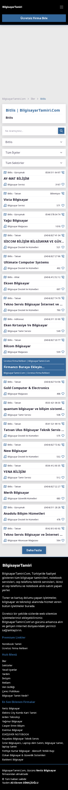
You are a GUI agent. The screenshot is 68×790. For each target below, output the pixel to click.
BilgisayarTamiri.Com (14, 98)
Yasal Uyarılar (9, 669)
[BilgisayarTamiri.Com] (12, 7)
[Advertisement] (34, 60)
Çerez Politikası (10, 691)
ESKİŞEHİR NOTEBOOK (15, 734)
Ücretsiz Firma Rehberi (15, 648)
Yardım (6, 674)
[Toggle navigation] (61, 7)
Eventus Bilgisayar (12, 730)
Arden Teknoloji (11, 717)
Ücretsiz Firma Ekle (34, 18)
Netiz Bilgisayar (11, 708)
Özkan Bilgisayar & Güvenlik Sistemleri (23, 755)
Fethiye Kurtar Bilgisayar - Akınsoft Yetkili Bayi (28, 751)
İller (33, 98)
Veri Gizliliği (8, 687)
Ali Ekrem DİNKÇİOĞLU (24, 782)
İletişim (6, 678)
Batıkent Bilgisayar (12, 759)
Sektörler (7, 665)
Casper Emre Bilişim (13, 725)
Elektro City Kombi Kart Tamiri (19, 712)
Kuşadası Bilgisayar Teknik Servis (20, 738)
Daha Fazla (34, 550)
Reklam (6, 682)
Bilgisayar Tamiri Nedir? (15, 695)
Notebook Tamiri (11, 644)
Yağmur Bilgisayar (12, 721)
